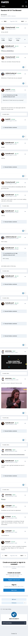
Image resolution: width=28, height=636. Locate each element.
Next (22, 21)
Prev (5, 21)
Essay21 (4, 14)
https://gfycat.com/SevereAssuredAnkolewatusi (12, 454)
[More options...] (25, 28)
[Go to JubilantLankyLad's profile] (2, 74)
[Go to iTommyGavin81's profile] (2, 28)
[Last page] (26, 21)
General (13, 16)
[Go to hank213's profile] (2, 90)
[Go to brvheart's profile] (2, 517)
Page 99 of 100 (14, 21)
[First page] (2, 21)
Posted (10, 29)
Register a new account (14, 579)
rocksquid (8, 505)
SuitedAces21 (9, 46)
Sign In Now (14, 590)
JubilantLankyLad (10, 73)
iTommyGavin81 (10, 27)
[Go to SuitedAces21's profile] (2, 46)
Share (14, 599)
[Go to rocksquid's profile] (2, 506)
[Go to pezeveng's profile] (2, 351)
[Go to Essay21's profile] (2, 542)
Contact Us (14, 633)
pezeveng (8, 351)
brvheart (8, 516)
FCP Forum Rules (7, 622)
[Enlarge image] (7, 50)
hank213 (7, 89)
